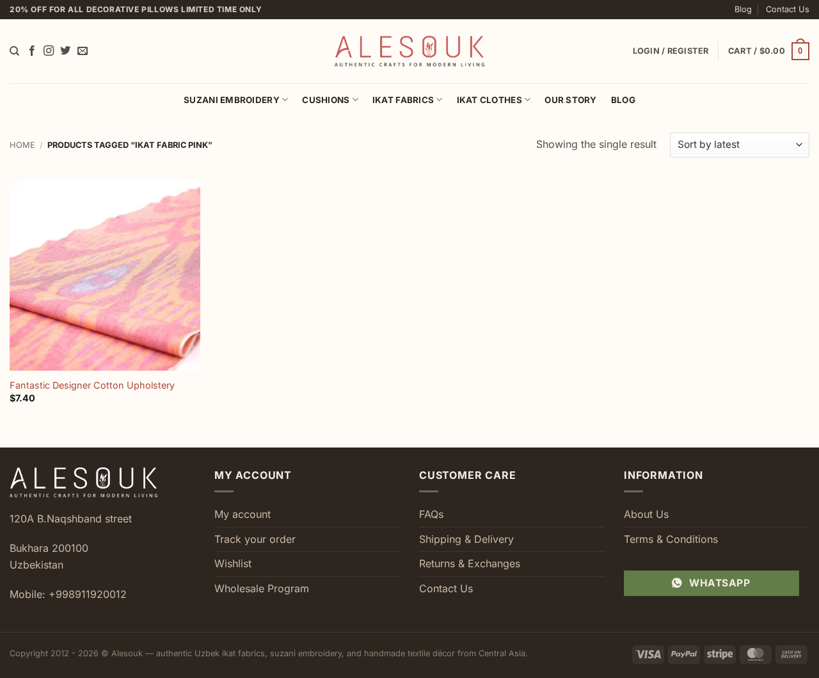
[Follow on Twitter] (65, 51)
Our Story (570, 100)
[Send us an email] (82, 51)
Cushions (325, 100)
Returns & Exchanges (469, 563)
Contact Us (787, 9)
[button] (768, 51)
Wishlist (232, 563)
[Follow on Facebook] (32, 51)
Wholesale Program (261, 588)
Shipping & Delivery (466, 539)
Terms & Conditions (671, 539)
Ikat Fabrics (403, 100)
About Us (646, 514)
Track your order (255, 539)
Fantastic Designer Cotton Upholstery (92, 385)
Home (22, 145)
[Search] (14, 51)
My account (242, 514)
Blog (743, 9)
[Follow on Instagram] (49, 51)
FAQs (431, 514)
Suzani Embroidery (232, 100)
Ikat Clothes (489, 100)
